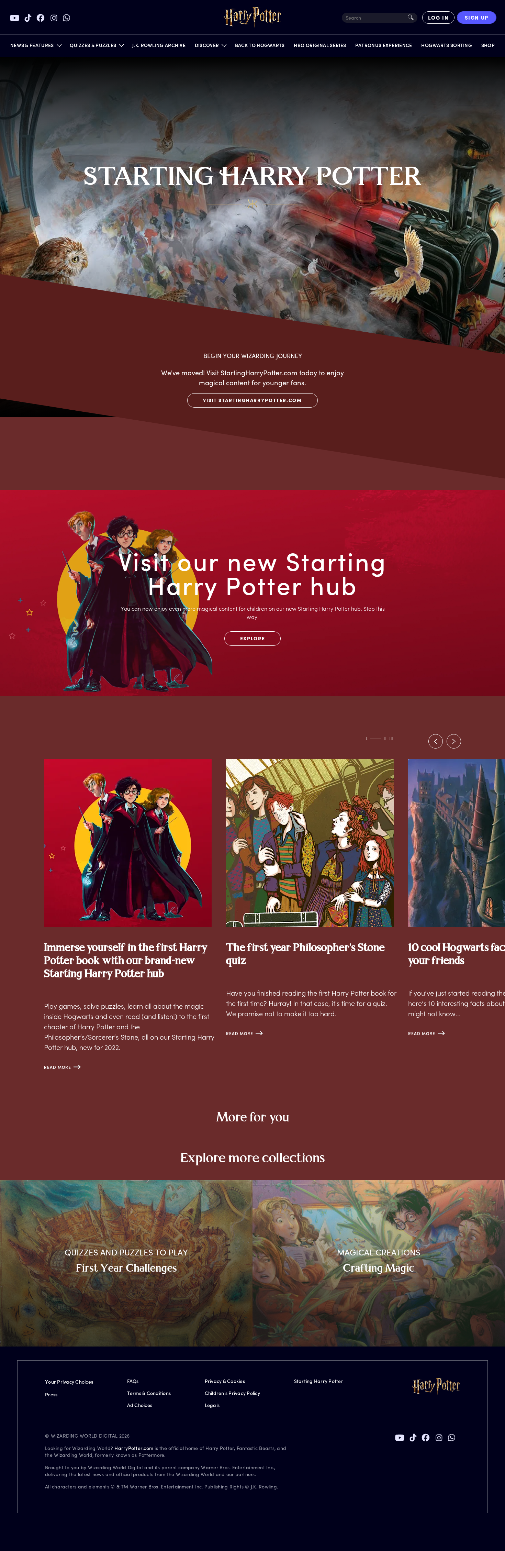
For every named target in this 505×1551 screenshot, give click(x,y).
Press (51, 1394)
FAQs (133, 1381)
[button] (35, 47)
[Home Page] (252, 17)
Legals (212, 1405)
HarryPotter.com (133, 1448)
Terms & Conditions (149, 1393)
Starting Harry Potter (318, 1381)
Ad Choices (140, 1405)
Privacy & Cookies (225, 1381)
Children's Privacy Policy (232, 1393)
